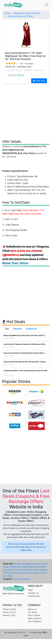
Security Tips (9, 615)
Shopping (27, 563)
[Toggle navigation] (46, 4)
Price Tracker (34, 615)
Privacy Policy (9, 609)
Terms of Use (9, 612)
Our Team (32, 612)
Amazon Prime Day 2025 (27, 569)
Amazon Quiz (39, 573)
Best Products (34, 618)
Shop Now (40, 80)
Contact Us (33, 593)
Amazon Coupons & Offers (20, 16)
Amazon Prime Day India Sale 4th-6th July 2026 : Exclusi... (25, 362)
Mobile (17, 563)
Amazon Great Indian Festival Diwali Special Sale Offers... (25, 353)
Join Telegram (34, 621)
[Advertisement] (26, 112)
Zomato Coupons (21, 579)
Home (7, 13)
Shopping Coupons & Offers (26, 13)
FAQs (30, 590)
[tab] (6, 329)
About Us (32, 609)
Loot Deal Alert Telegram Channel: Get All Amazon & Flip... (25, 344)
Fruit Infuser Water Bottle (19, 573)
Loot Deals (8, 576)
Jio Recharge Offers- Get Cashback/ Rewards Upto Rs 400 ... (25, 372)
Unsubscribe (34, 596)
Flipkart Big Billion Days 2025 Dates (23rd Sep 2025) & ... (25, 335)
